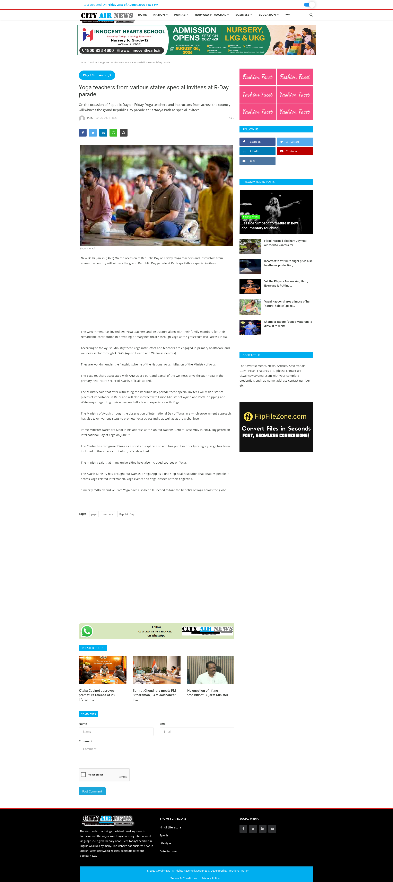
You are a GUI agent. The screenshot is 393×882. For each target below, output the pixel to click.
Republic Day (126, 514)
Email (163, 724)
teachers (108, 514)
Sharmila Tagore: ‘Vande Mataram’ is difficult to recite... (288, 324)
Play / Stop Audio (95, 75)
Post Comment (92, 791)
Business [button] (242, 15)
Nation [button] (159, 15)
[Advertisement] (156, 300)
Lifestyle (165, 843)
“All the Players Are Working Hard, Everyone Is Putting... (286, 283)
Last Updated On (121, 5)
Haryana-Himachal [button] (211, 15)
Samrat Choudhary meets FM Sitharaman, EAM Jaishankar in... (154, 695)
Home (142, 15)
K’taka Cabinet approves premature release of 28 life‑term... (97, 695)
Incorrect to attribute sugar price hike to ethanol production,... (288, 263)
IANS (90, 118)
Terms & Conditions (184, 878)
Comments (88, 714)
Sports (164, 835)
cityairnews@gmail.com (255, 376)
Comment (86, 741)
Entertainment (170, 851)
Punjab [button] (180, 15)
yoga (94, 514)
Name (83, 724)
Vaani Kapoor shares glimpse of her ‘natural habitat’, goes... (287, 303)
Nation (93, 62)
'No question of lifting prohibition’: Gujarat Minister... (208, 693)
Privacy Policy (210, 878)
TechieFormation (239, 870)
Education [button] (268, 15)
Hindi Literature (170, 827)
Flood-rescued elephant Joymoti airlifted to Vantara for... (285, 243)
